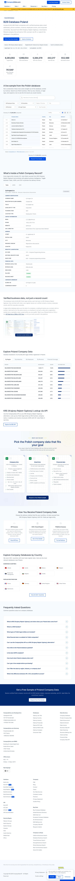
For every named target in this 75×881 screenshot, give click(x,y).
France (8, 583)
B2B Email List (36, 815)
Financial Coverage (52, 359)
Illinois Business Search (39, 845)
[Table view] (62, 112)
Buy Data (44, 6)
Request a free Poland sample (37, 497)
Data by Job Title (37, 715)
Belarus (42, 568)
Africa (4, 838)
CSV (20, 185)
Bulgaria (25, 574)
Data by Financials (37, 722)
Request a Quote (37, 827)
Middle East (6, 835)
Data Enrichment (64, 722)
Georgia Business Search (39, 842)
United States (61, 583)
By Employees (29, 359)
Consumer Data (37, 732)
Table (6, 185)
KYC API (5, 807)
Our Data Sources (37, 792)
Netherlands (9, 589)
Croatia (42, 574)
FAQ (34, 782)
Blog (34, 784)
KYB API (5, 810)
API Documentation (8, 812)
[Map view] (70, 112)
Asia (4, 830)
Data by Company (37, 730)
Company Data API (65, 739)
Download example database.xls (24, 335)
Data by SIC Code (37, 725)
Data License (63, 725)
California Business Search (40, 835)
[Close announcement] (73, 9)
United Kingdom (44, 583)
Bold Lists (5, 782)
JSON (13, 185)
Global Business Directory (40, 812)
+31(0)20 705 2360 (8, 722)
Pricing (54, 6)
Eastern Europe (7, 826)
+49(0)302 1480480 (8, 735)
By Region (8, 359)
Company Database (65, 715)
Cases (34, 789)
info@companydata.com (9, 720)
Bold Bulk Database (8, 787)
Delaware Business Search (40, 838)
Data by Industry (37, 720)
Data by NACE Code (38, 727)
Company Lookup (37, 794)
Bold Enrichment (7, 792)
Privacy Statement (38, 799)
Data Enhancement (65, 720)
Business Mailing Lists (66, 732)
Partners (35, 796)
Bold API (5, 784)
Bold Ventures (7, 796)
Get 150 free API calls (58, 9)
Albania (8, 568)
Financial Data (63, 737)
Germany (25, 583)
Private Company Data (66, 718)
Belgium (60, 568)
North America (7, 823)
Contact (35, 787)
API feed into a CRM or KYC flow (15, 314)
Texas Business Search (39, 840)
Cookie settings (39, 876)
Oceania (5, 828)
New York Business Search (40, 847)
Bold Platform (6, 789)
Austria (25, 568)
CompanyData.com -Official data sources (17, 151)
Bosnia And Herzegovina (9, 573)
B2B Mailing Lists (37, 822)
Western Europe (7, 821)
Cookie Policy (36, 801)
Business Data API (65, 727)
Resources (33, 6)
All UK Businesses (38, 819)
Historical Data (64, 735)
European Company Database (40, 817)
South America (7, 833)
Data (16, 6)
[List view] (67, 112)
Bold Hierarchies (7, 794)
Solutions (6, 6)
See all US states (37, 850)
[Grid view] (65, 112)
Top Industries (18, 359)
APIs (24, 6)
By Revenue (40, 359)
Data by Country (37, 718)
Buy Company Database (39, 810)
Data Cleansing (64, 730)
